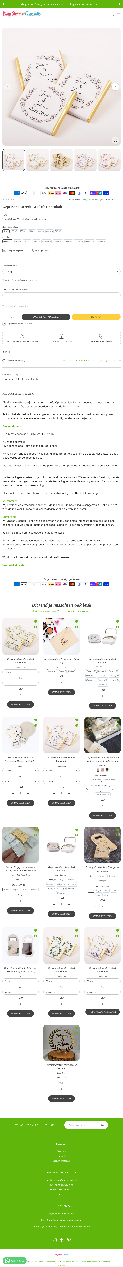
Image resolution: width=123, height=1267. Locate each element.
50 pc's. (6, 889)
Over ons (61, 1151)
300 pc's (41, 231)
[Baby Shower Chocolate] (21, 14)
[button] (3, 4)
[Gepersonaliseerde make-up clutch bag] (61, 636)
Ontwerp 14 (90, 676)
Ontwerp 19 (114, 680)
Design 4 (36, 241)
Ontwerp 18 (102, 680)
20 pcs (91, 891)
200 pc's (32, 231)
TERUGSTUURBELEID (61, 1189)
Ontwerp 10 (100, 241)
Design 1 (93, 876)
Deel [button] (7, 352)
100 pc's (14, 231)
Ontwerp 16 (114, 676)
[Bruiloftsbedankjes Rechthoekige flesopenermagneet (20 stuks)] (20, 945)
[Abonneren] (102, 1125)
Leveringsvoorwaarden (61, 1185)
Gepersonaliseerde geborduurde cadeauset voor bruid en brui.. (102, 759)
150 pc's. (24, 889)
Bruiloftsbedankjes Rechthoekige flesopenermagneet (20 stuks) (20, 970)
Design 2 (17, 241)
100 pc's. (15, 889)
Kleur (20, 678)
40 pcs (106, 891)
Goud (17, 879)
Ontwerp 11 (91, 671)
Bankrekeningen (61, 1161)
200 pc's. (34, 889)
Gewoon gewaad (93, 790)
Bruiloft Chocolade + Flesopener (102, 867)
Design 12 (102, 671)
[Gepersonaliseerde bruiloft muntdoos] (102, 636)
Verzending (21, 219)
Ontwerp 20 (102, 684)
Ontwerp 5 (46, 241)
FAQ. (61, 1194)
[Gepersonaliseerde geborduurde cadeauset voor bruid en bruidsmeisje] (102, 735)
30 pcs (98, 891)
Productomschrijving (18, 394)
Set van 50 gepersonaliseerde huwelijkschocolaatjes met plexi (20, 869)
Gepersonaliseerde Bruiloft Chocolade (20, 661)
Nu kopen (96, 317)
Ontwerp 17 (90, 680)
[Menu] (119, 14)
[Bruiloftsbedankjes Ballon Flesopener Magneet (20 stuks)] (20, 735)
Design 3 (27, 241)
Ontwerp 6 (57, 241)
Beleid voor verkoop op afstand (61, 1180)
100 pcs (106, 895)
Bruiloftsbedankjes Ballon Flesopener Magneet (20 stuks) (20, 759)
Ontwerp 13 (113, 671)
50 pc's (6, 231)
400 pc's (49, 231)
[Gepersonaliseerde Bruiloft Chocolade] (20, 636)
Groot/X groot (109, 780)
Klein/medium (95, 780)
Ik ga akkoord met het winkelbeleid (20, 324)
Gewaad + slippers (110, 790)
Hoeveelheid (20, 667)
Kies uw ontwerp (9, 266)
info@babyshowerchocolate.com (65, 1220)
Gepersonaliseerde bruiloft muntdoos (102, 661)
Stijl (61, 776)
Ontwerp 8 (79, 241)
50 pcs (113, 891)
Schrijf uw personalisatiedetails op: (16, 289)
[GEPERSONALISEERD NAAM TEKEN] (61, 1043)
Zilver (24, 879)
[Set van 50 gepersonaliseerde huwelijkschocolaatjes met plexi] (20, 845)
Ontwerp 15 (102, 676)
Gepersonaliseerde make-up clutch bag (61, 661)
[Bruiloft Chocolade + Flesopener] (102, 845)
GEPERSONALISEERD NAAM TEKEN (61, 1067)
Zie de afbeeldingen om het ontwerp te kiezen (19, 280)
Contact (62, 1156)
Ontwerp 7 (68, 241)
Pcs (20, 776)
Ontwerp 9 (89, 241)
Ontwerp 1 (7, 241)
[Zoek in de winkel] (112, 14)
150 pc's (23, 231)
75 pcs (98, 895)
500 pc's (58, 231)
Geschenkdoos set (103, 794)
